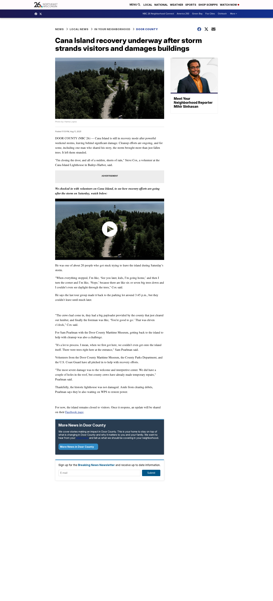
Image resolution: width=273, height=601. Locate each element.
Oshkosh (222, 13)
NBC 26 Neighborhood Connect (158, 13)
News (59, 29)
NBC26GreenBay (37, 14)
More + (233, 13)
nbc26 (41, 14)
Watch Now (229, 4)
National (161, 4)
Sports (190, 4)
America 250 (183, 13)
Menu (134, 4)
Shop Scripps (208, 4)
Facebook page (74, 412)
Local (147, 4)
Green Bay (197, 13)
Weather (176, 4)
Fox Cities (210, 13)
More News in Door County (77, 446)
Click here (82, 437)
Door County (147, 29)
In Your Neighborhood (112, 29)
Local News (79, 29)
